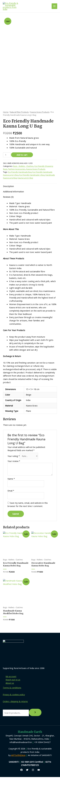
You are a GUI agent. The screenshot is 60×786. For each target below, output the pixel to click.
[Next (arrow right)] (15, 784)
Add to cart (22, 154)
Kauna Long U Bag (25, 178)
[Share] (25, 779)
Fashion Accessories (16, 169)
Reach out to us (13, 679)
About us (10, 683)
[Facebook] (21, 770)
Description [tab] (8, 186)
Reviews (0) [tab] (8, 196)
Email (11, 490)
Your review (14, 461)
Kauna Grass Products (39, 112)
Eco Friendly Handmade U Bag (32, 175)
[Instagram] (33, 770)
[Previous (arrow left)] (5, 784)
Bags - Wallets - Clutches (23, 166)
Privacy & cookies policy (14, 694)
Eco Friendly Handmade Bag (20, 172)
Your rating (14, 456)
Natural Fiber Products (19, 112)
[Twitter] (27, 770)
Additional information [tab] (13, 191)
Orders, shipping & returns (15, 701)
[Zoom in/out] (5, 779)
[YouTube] (39, 770)
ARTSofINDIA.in (18, 755)
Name (11, 478)
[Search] (35, 712)
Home (5, 112)
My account (11, 676)
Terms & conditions (12, 687)
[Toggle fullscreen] (15, 779)
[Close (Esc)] (36, 779)
